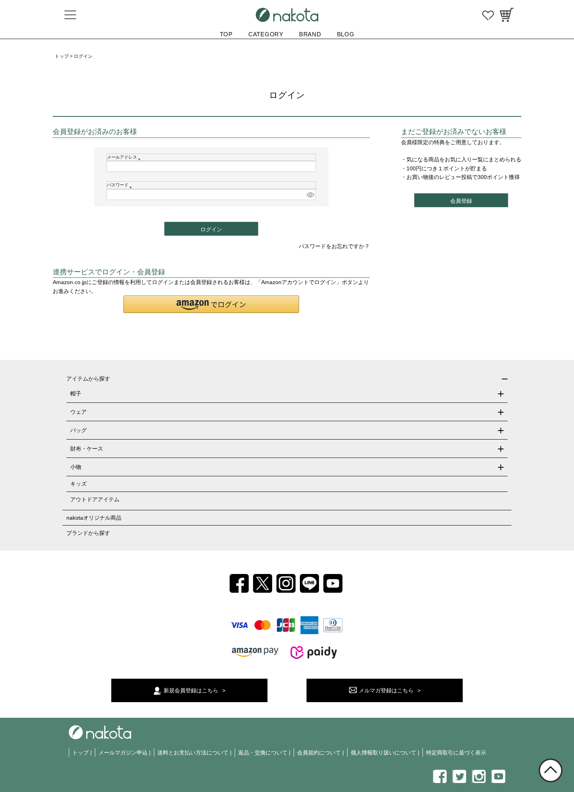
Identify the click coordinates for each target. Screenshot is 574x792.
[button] (211, 304)
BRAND (310, 34)
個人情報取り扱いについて (383, 752)
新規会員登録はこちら (191, 690)
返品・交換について (262, 752)
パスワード (120, 184)
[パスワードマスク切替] (310, 195)
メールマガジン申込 (123, 752)
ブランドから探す (88, 533)
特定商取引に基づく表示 (456, 752)
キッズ (78, 484)
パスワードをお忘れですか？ (334, 246)
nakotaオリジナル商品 (93, 518)
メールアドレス (125, 157)
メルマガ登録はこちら (386, 690)
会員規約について (319, 752)
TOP (226, 34)
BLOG (346, 34)
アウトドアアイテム (94, 499)
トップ (62, 56)
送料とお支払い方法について (192, 752)
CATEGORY (265, 34)
